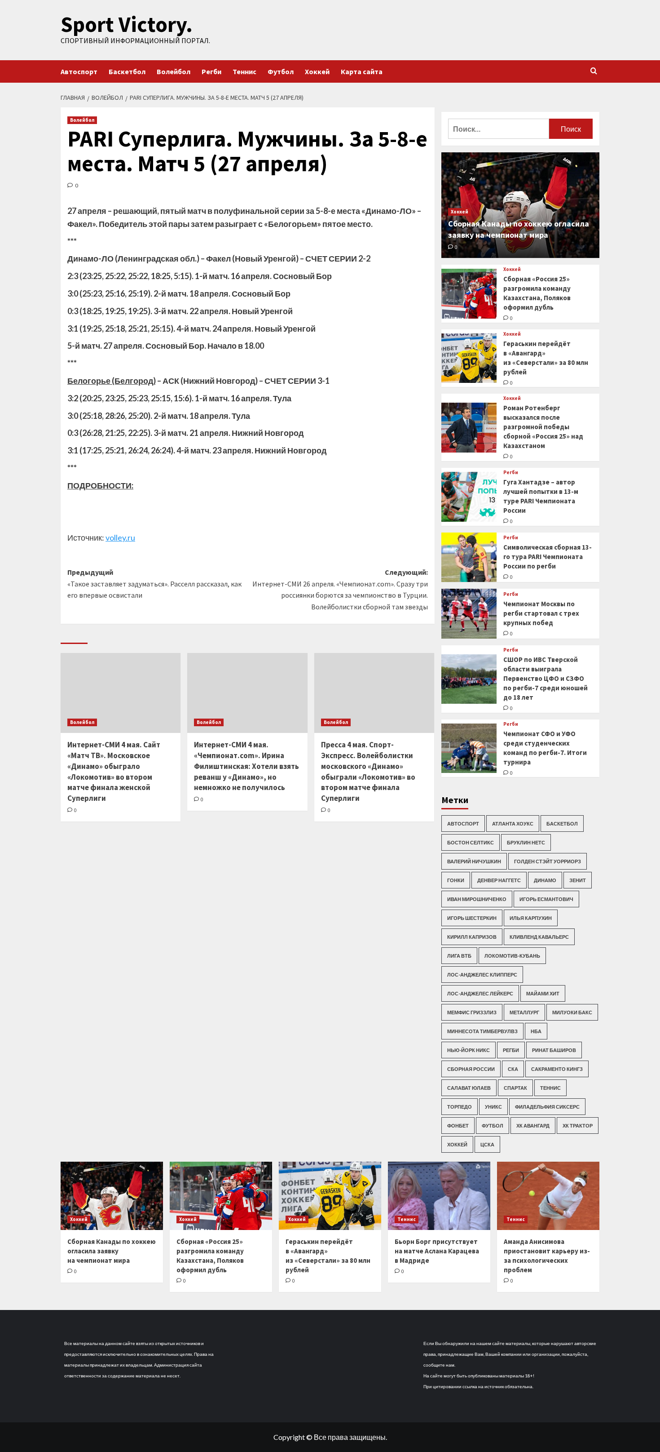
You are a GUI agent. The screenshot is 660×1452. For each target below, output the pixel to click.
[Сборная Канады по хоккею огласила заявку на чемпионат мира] (112, 1196)
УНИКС (493, 1107)
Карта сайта (362, 71)
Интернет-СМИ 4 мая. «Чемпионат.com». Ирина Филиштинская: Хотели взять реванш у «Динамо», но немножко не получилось (246, 766)
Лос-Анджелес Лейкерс (480, 993)
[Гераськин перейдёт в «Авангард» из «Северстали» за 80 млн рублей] (469, 358)
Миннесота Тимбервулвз (482, 1031)
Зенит (577, 880)
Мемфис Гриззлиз (472, 1012)
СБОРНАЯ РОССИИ (471, 1069)
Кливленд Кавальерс (539, 937)
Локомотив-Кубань (512, 956)
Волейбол (173, 71)
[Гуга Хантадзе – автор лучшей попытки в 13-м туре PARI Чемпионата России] (469, 497)
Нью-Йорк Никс (468, 1050)
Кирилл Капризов (472, 937)
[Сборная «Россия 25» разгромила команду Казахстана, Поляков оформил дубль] (469, 294)
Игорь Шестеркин (472, 918)
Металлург (524, 1012)
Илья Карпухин (531, 918)
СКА (513, 1069)
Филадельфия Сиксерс (547, 1107)
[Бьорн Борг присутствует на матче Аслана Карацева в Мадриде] (439, 1196)
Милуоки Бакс (572, 1012)
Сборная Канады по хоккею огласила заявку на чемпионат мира (111, 1251)
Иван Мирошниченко (476, 899)
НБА (536, 1031)
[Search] (593, 71)
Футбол (281, 71)
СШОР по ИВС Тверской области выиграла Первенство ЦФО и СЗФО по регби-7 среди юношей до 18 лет (545, 678)
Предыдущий (154, 583)
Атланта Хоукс (512, 823)
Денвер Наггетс (499, 880)
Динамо (545, 880)
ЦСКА (487, 1144)
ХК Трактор (578, 1125)
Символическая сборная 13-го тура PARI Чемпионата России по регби (547, 556)
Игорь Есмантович (546, 899)
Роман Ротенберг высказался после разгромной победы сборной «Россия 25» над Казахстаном (543, 427)
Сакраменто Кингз (557, 1069)
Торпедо (459, 1107)
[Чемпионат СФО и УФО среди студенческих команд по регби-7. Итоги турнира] (469, 748)
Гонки (455, 880)
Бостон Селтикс (470, 842)
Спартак (515, 1088)
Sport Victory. (127, 24)
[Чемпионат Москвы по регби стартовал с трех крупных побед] (469, 614)
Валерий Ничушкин (474, 861)
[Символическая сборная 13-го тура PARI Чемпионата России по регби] (469, 557)
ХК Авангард (533, 1125)
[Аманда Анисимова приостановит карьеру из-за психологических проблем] (548, 1196)
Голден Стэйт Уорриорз (547, 861)
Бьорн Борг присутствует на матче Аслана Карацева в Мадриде (437, 1251)
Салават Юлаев (469, 1088)
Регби (211, 71)
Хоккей (317, 71)
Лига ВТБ (459, 956)
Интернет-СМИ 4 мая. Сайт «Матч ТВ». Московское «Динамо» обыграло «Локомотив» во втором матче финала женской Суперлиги (113, 771)
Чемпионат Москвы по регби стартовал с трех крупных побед (541, 613)
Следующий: (339, 589)
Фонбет (458, 1125)
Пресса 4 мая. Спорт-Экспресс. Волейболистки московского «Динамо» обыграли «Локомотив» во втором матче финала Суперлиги (368, 771)
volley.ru (120, 537)
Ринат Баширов (554, 1050)
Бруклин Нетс (526, 842)
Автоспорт (79, 71)
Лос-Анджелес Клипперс (482, 974)
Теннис (244, 71)
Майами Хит (542, 993)
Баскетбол (127, 71)
